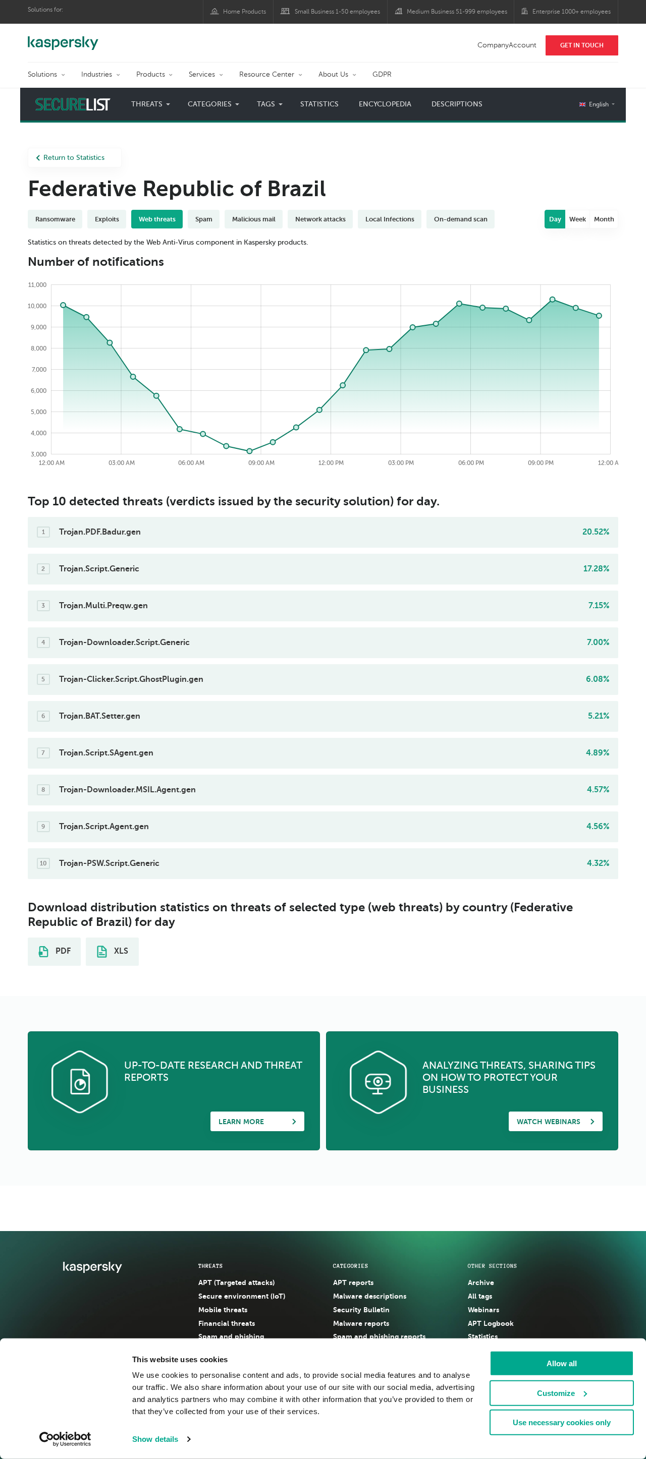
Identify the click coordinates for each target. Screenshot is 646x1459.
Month (604, 219)
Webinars (483, 1310)
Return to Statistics (73, 157)
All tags (480, 1296)
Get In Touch (582, 45)
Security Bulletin (361, 1310)
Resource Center (266, 74)
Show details (155, 1439)
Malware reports (361, 1323)
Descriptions (457, 104)
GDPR (382, 74)
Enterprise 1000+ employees (571, 11)
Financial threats (226, 1323)
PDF (62, 951)
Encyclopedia (385, 104)
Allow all (562, 1363)
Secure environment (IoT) (241, 1296)
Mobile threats (222, 1310)
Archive (481, 1282)
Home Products (244, 11)
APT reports (353, 1282)
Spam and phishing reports (379, 1336)
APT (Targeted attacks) (236, 1282)
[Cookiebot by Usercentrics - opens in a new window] (65, 1439)
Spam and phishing (231, 1336)
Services (202, 74)
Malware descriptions (369, 1296)
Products (150, 74)
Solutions (42, 74)
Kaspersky (63, 38)
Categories (350, 1266)
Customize (556, 1392)
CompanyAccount (506, 45)
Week (577, 219)
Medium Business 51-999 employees (457, 11)
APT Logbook (491, 1323)
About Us (333, 74)
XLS (120, 951)
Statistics (319, 104)
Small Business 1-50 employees (337, 11)
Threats (210, 1266)
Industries (96, 74)
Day (555, 219)
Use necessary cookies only (562, 1422)
